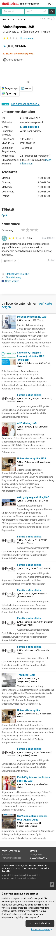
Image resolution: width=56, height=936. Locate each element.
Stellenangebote (38, 858)
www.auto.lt (34, 875)
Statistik (43, 868)
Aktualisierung (13, 277)
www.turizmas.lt (9, 878)
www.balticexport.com (27, 878)
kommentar (26, 38)
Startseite (6, 855)
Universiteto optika (28, 710)
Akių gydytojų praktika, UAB (33, 497)
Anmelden (6, 871)
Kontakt (32, 865)
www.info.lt (7, 875)
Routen (39, 855)
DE (49, 4)
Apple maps (12, 93)
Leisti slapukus (41, 923)
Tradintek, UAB (26, 674)
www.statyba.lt (20, 875)
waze (28, 88)
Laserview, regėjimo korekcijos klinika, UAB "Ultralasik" (30, 356)
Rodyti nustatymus (40, 929)
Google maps (11, 88)
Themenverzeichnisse (11, 858)
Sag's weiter (12, 281)
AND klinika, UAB (27, 423)
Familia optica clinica (29, 395)
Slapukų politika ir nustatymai (25, 868)
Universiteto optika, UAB (31, 458)
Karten (33, 851)
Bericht (51, 260)
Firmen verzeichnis (29, 4)
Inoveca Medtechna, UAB (32, 316)
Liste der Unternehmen (14, 19)
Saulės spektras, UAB (18, 865)
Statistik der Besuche (17, 274)
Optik (4, 215)
